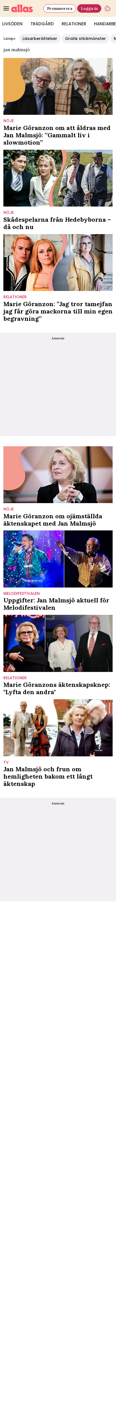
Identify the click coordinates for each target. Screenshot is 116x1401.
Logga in (89, 8)
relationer (15, 297)
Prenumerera (59, 8)
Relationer (74, 24)
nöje (8, 121)
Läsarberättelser (40, 38)
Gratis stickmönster (85, 38)
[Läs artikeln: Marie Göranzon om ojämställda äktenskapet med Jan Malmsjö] (58, 474)
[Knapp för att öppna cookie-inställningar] (107, 8)
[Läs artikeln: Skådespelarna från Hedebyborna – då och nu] (58, 178)
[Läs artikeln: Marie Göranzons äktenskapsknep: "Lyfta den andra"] (58, 643)
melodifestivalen (21, 593)
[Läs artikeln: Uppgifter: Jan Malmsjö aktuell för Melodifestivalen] (58, 558)
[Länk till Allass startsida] (26, 8)
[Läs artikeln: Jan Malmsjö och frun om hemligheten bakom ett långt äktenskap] (58, 727)
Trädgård (42, 24)
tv (6, 762)
